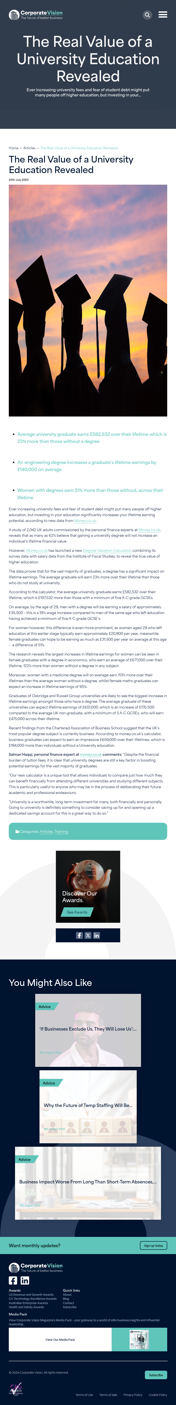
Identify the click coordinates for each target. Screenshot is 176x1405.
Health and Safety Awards (26, 1307)
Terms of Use (84, 1394)
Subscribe (70, 1307)
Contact (68, 1303)
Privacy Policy (133, 1394)
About (67, 1294)
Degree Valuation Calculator (107, 550)
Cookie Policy (158, 1394)
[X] (88, 935)
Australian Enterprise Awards (28, 1303)
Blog (66, 1298)
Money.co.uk (85, 520)
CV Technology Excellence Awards (32, 1298)
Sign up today (153, 1245)
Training (61, 831)
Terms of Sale (108, 1394)
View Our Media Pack (60, 1339)
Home (13, 147)
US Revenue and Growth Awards (31, 1294)
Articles (29, 147)
